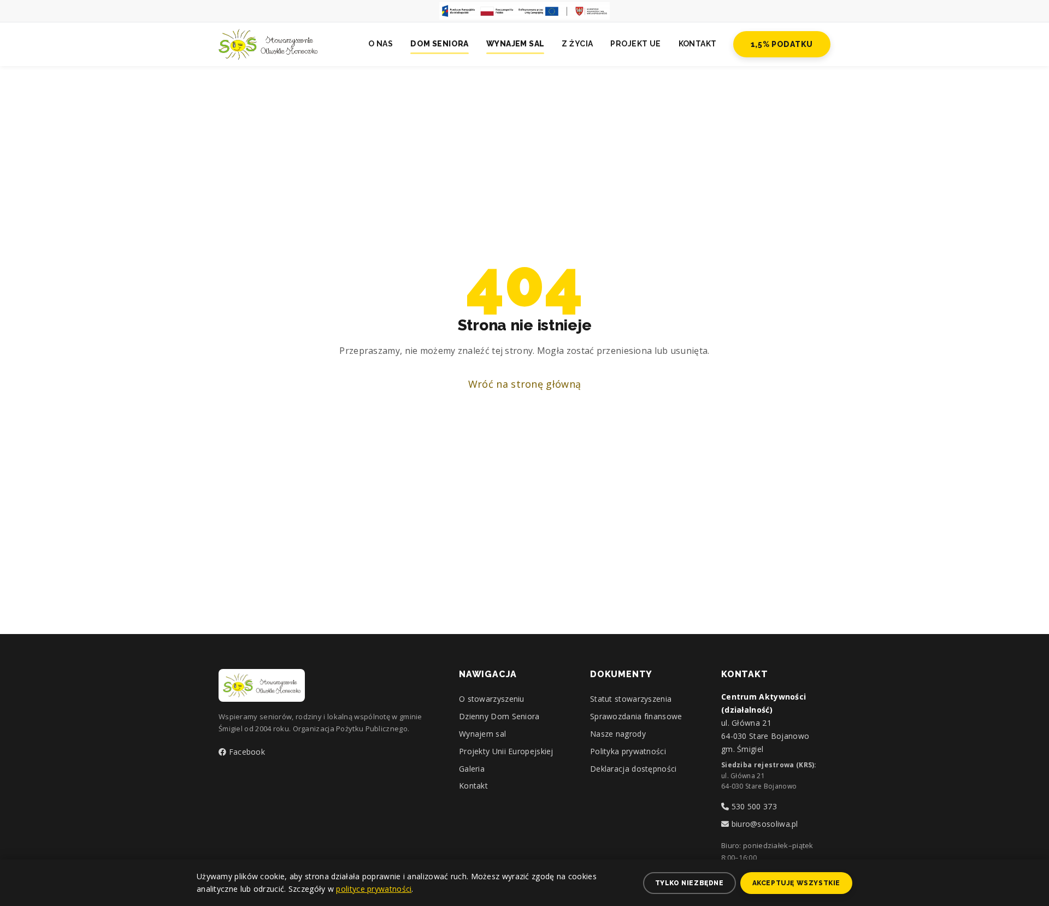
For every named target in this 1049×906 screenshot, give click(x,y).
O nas (380, 43)
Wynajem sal (515, 43)
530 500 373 (753, 806)
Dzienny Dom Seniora (499, 716)
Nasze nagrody (618, 734)
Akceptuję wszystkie (796, 883)
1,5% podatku (782, 44)
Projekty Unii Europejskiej (506, 751)
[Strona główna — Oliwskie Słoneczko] (268, 44)
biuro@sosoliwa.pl (763, 824)
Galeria (472, 768)
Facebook (245, 752)
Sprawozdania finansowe (636, 716)
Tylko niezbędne (689, 883)
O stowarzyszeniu (491, 699)
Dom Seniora (439, 43)
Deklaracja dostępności (633, 768)
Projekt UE (635, 43)
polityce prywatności (373, 889)
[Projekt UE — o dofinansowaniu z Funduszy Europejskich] (524, 11)
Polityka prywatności (628, 751)
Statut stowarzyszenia (630, 699)
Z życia (577, 43)
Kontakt (698, 43)
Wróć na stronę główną (524, 383)
